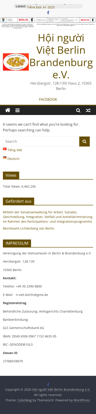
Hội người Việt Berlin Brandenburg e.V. (61, 56)
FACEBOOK (48, 99)
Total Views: (12, 186)
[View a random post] (88, 110)
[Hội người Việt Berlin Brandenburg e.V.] (8, 110)
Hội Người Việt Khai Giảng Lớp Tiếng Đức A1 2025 (49, 6)
